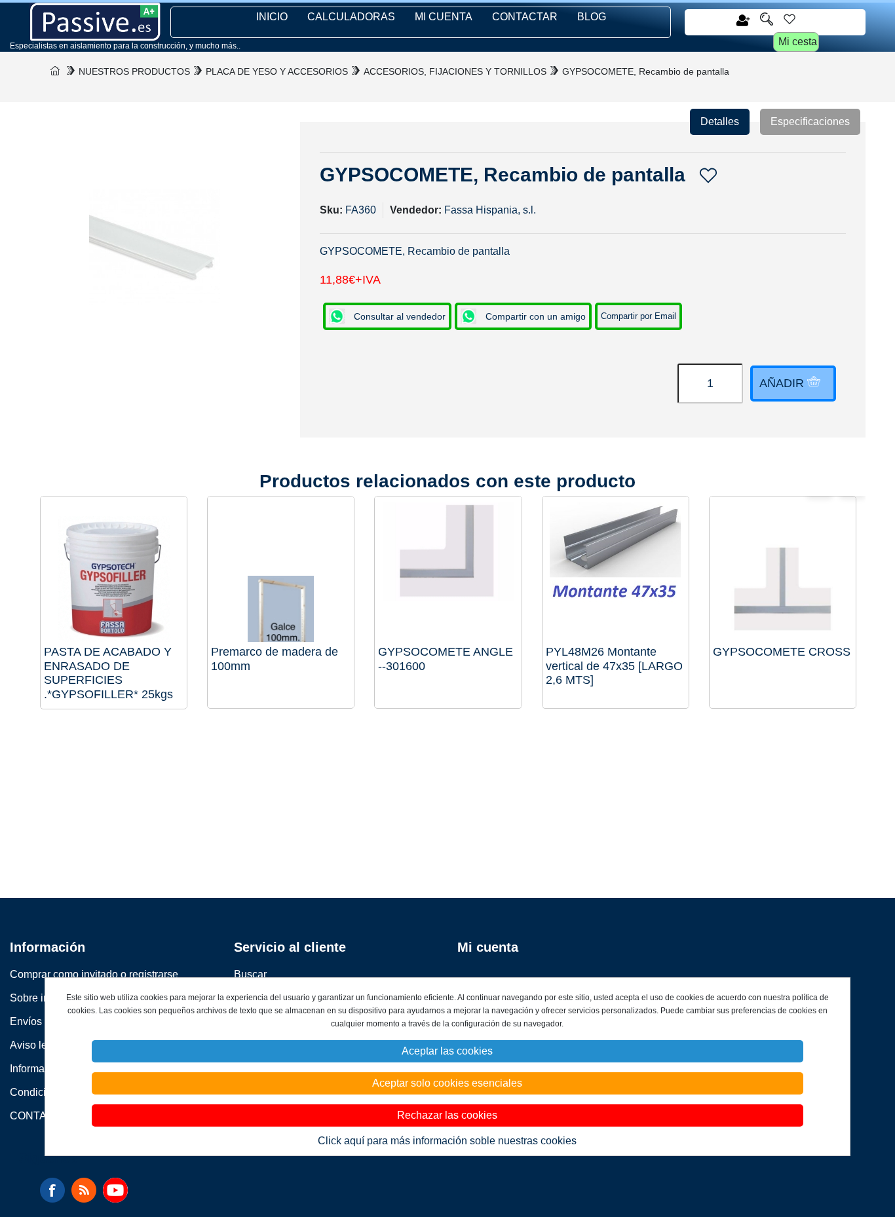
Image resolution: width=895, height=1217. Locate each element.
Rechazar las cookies (447, 1115)
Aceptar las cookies (447, 1051)
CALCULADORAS (351, 16)
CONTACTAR (525, 16)
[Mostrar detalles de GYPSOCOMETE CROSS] (783, 569)
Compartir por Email (638, 316)
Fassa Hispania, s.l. (490, 209)
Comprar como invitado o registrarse (94, 974)
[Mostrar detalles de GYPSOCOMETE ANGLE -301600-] (448, 569)
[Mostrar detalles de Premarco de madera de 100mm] (281, 569)
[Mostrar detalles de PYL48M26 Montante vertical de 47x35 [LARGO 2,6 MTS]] (616, 569)
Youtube (115, 1190)
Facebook (52, 1190)
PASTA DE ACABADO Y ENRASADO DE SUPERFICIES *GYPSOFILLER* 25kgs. (108, 673)
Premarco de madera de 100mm (274, 659)
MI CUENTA (443, 16)
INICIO (272, 16)
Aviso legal (36, 1045)
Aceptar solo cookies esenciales (447, 1083)
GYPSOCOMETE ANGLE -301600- (445, 659)
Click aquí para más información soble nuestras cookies (447, 1140)
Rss (83, 1190)
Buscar (250, 974)
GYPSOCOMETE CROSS (781, 651)
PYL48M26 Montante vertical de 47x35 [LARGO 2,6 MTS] (614, 665)
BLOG (591, 16)
